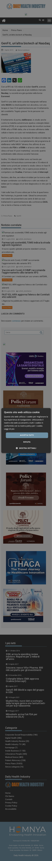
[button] (26, 448)
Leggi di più (9, 429)
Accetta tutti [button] (27, 435)
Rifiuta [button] (27, 442)
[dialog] (26, 430)
